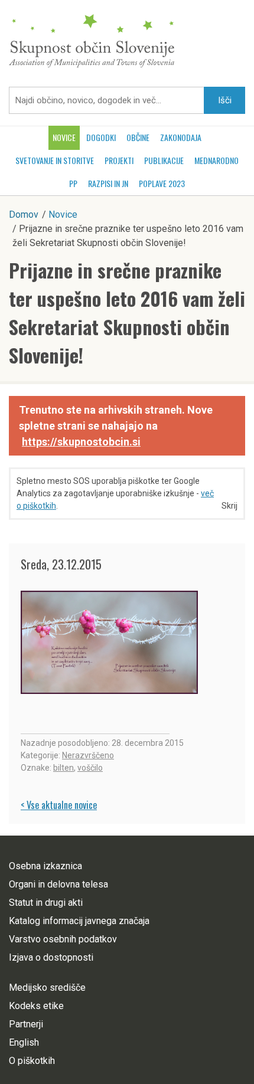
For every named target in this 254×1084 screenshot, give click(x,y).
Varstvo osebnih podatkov (63, 939)
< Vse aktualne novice (59, 805)
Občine (137, 137)
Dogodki (101, 137)
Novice (64, 137)
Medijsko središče (47, 987)
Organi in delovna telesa (58, 884)
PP (73, 183)
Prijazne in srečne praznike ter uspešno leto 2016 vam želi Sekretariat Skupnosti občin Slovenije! (127, 312)
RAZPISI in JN (108, 183)
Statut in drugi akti (46, 902)
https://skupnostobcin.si (81, 441)
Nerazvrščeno (88, 755)
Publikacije (164, 160)
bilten (63, 767)
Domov (23, 214)
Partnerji (26, 1024)
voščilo (90, 767)
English (24, 1042)
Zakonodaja (180, 137)
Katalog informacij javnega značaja (79, 920)
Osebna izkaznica (45, 866)
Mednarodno (216, 160)
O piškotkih (32, 1060)
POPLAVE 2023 (162, 183)
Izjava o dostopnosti (51, 957)
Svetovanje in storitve (54, 160)
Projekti (119, 160)
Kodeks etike (36, 1005)
